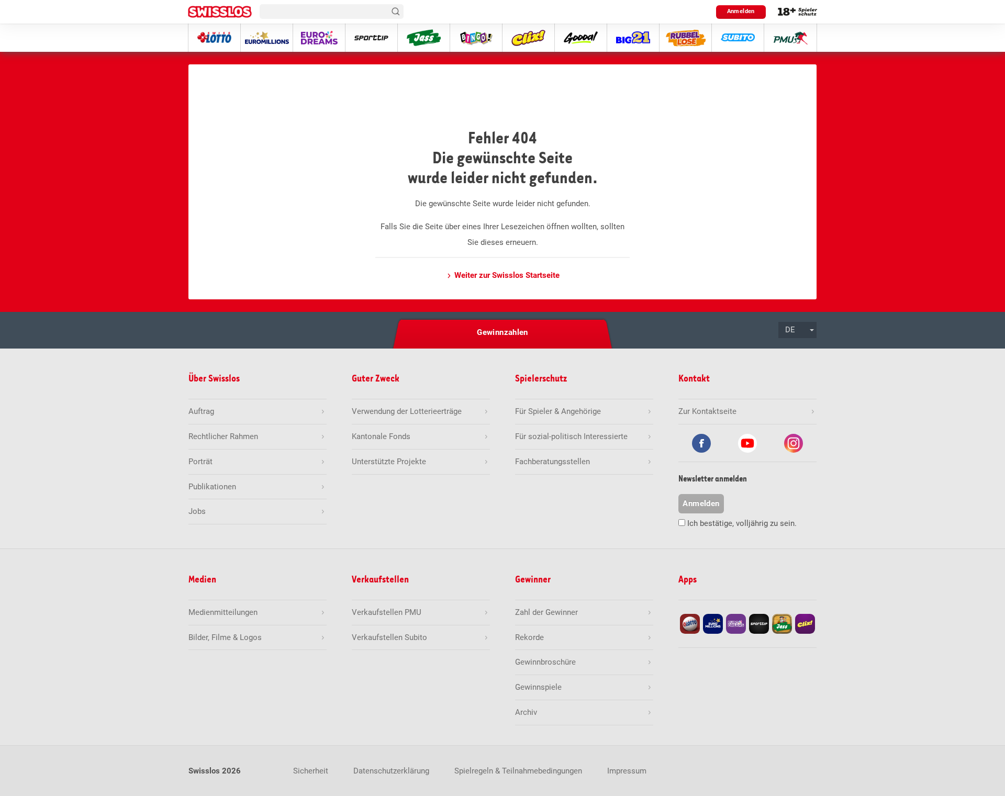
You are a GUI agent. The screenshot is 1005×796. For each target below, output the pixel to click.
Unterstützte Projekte (389, 461)
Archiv (526, 712)
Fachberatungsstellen (552, 461)
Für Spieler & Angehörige (558, 411)
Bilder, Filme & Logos (225, 637)
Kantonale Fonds (381, 436)
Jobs (197, 511)
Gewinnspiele (538, 687)
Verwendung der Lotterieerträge (407, 411)
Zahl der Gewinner (546, 612)
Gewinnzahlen (502, 332)
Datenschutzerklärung (391, 771)
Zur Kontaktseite (707, 411)
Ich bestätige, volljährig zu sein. (742, 523)
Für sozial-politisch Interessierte (571, 436)
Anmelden (741, 11)
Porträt (200, 461)
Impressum (626, 771)
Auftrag (201, 411)
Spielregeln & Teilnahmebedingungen (518, 771)
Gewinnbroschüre (545, 662)
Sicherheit (310, 771)
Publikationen (212, 486)
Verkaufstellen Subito (389, 637)
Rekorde (529, 637)
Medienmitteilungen (223, 612)
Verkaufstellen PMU (386, 612)
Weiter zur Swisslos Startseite (507, 275)
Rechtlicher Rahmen (223, 436)
